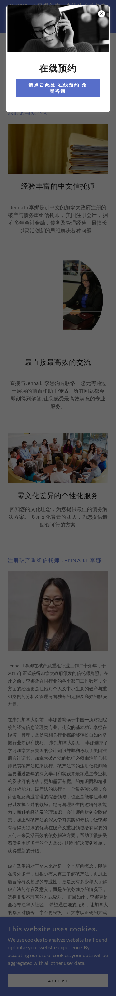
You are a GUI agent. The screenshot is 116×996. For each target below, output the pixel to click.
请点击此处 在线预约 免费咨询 (58, 88)
